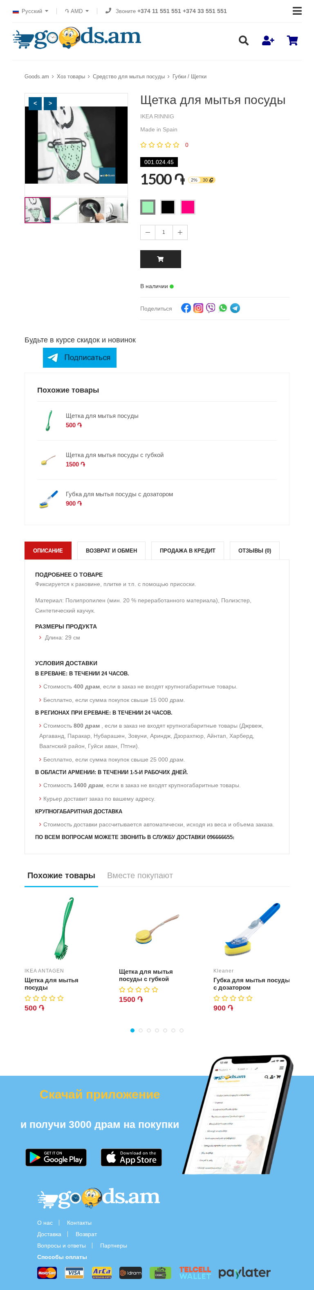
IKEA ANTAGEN (44, 971)
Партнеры (113, 1245)
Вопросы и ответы (61, 1245)
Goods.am (37, 76)
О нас (45, 1223)
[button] (35, 103)
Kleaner (223, 971)
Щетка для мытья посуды (102, 415)
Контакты (79, 1223)
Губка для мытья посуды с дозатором (119, 494)
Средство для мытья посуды (129, 76)
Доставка (49, 1234)
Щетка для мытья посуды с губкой (115, 454)
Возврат (86, 1234)
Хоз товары (71, 76)
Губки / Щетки (189, 76)
